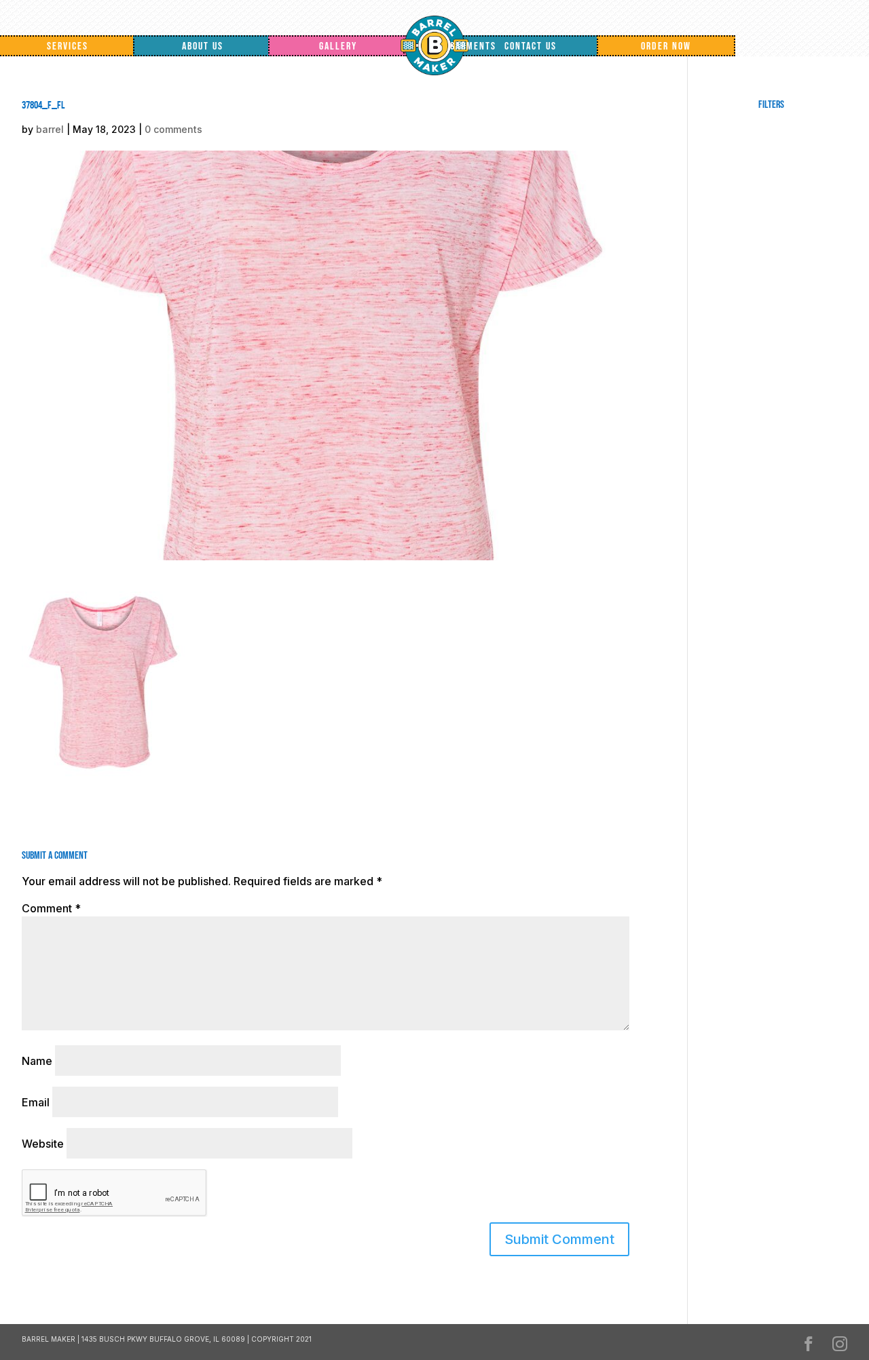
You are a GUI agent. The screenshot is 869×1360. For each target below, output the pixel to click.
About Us (202, 46)
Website (43, 1143)
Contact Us (530, 46)
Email (36, 1102)
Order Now (666, 46)
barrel (50, 129)
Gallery (338, 46)
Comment (51, 908)
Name (37, 1061)
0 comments (173, 129)
